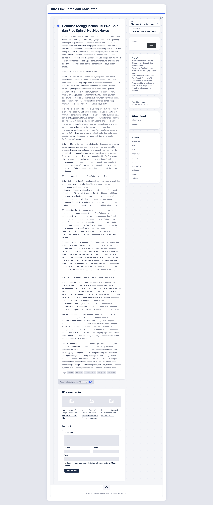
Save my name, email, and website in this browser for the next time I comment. (90, 464)
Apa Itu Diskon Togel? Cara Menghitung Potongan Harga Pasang (142, 88)
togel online (136, 166)
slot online (111, 373)
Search (134, 42)
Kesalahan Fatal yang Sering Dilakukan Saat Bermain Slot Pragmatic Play (142, 63)
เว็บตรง (134, 162)
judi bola (79, 373)
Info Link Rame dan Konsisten (74, 9)
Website (67, 455)
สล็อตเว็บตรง (136, 120)
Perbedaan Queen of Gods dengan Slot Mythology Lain (109, 413)
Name (67, 448)
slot (93, 373)
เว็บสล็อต (135, 158)
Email (95, 448)
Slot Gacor (83, 382)
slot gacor (101, 373)
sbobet (87, 373)
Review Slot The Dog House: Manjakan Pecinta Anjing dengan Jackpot (144, 70)
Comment (68, 433)
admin (75, 382)
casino (70, 373)
